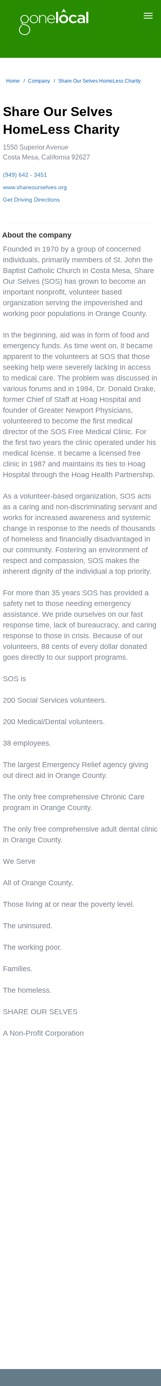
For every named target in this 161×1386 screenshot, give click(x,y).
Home (13, 81)
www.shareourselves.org (35, 187)
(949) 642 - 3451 (25, 174)
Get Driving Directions (31, 199)
